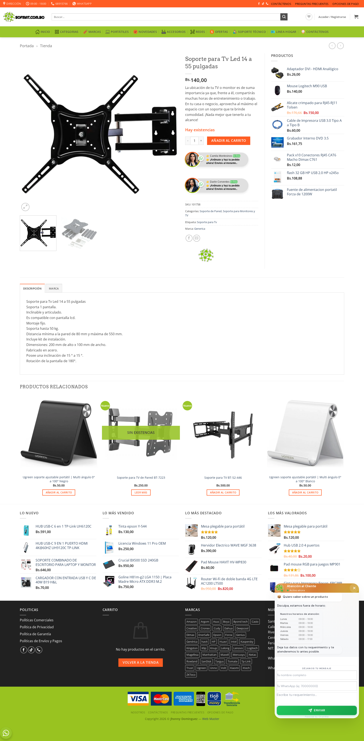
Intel (234, 641)
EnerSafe (203, 635)
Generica (199, 228)
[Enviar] (284, 16)
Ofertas (221, 32)
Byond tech (240, 621)
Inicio (45, 32)
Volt (223, 668)
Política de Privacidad (37, 627)
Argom (205, 621)
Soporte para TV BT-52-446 (223, 478)
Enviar (319, 710)
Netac (252, 655)
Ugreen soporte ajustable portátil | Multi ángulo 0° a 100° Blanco (305, 479)
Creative (191, 628)
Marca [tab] (54, 288)
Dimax (190, 635)
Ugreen (201, 668)
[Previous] (28, 133)
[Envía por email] (196, 238)
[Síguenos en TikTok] (263, 3)
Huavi (223, 641)
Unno (213, 668)
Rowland (191, 661)
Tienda (46, 45)
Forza (228, 635)
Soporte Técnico (252, 32)
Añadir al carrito (228, 140)
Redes (200, 32)
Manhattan (209, 655)
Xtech (246, 668)
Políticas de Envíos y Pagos (41, 641)
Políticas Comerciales (37, 620)
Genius (240, 635)
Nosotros (138, 712)
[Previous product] (340, 45)
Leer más (141, 492)
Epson (217, 635)
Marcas (94, 32)
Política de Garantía (35, 634)
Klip (204, 648)
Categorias (69, 32)
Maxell (225, 655)
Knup (213, 648)
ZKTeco (190, 675)
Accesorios (176, 32)
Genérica (191, 641)
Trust (189, 668)
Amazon (191, 621)
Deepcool (242, 628)
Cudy (217, 628)
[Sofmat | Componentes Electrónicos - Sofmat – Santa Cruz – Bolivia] (24, 17)
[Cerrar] (354, 588)
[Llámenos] (267, 3)
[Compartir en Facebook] (189, 238)
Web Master (210, 719)
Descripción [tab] (32, 288)
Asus (216, 621)
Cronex (205, 628)
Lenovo (238, 648)
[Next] (170, 133)
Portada (27, 45)
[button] (332, 17)
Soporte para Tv (207, 222)
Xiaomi (234, 668)
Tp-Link (246, 661)
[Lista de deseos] (309, 16)
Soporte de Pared (211, 211)
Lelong (225, 648)
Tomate (232, 661)
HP (213, 641)
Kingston (192, 648)
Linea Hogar (286, 32)
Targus (219, 661)
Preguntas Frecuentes (311, 4)
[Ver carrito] (356, 17)
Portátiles (120, 32)
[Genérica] (206, 255)
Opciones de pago (345, 4)
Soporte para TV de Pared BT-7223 (141, 478)
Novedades (148, 32)
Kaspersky (247, 641)
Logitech (252, 648)
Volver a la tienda (141, 662)
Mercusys (239, 655)
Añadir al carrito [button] (59, 492)
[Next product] (332, 45)
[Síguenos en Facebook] (259, 3)
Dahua (228, 628)
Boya (226, 621)
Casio (255, 621)
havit (204, 641)
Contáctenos (281, 4)
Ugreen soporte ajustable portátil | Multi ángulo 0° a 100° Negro (59, 479)
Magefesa (192, 655)
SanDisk (206, 661)
